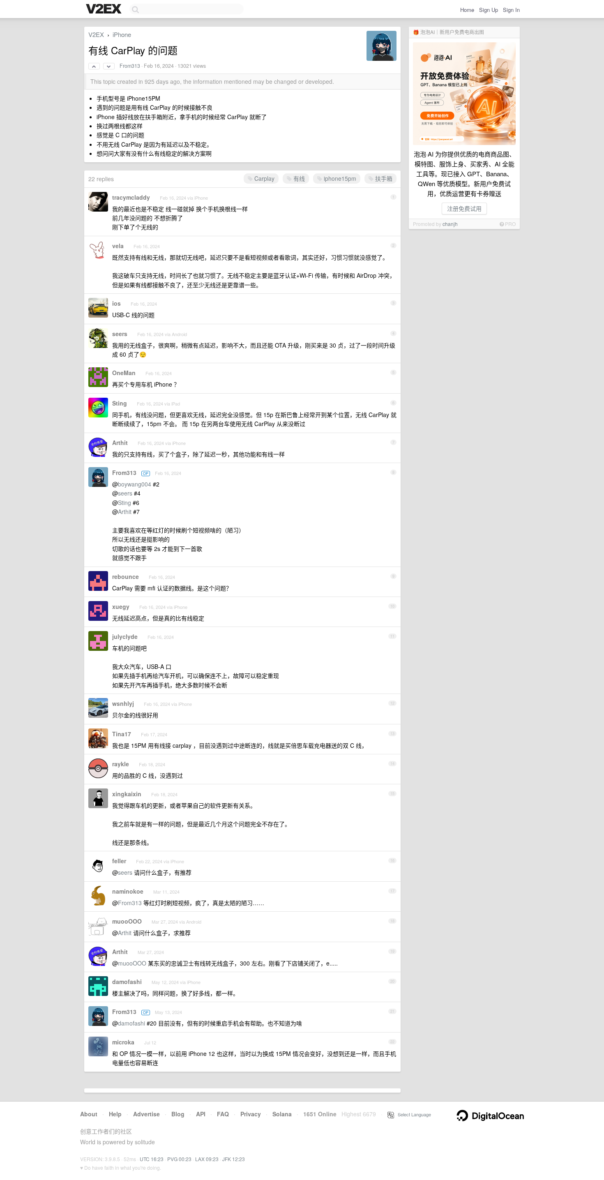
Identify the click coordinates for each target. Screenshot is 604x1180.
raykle (120, 764)
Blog (177, 1114)
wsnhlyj (123, 703)
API (200, 1114)
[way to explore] (104, 9)
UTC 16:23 (152, 1158)
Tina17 (121, 734)
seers (119, 334)
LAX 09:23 (207, 1158)
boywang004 (134, 484)
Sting (119, 403)
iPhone (122, 34)
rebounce (125, 576)
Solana (282, 1114)
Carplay (263, 178)
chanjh (450, 223)
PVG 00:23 (179, 1158)
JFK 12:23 (233, 1158)
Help (115, 1114)
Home (467, 10)
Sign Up (488, 10)
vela (118, 246)
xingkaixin (126, 794)
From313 (130, 65)
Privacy (250, 1114)
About (88, 1114)
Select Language (412, 1114)
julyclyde (125, 636)
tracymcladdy (131, 197)
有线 (298, 178)
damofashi (127, 981)
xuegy (120, 606)
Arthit (120, 442)
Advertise (146, 1114)
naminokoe (127, 891)
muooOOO (127, 921)
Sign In (511, 10)
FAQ (223, 1114)
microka (123, 1042)
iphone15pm (339, 178)
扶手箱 (382, 178)
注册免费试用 (464, 208)
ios (116, 303)
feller (119, 861)
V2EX (96, 34)
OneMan (124, 373)
